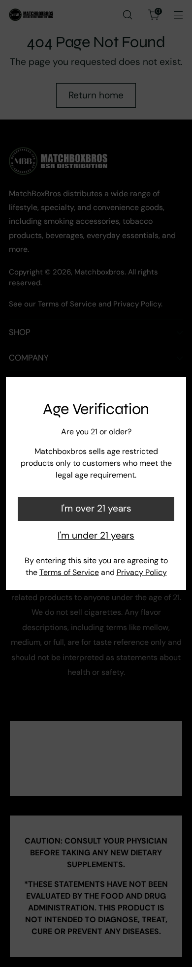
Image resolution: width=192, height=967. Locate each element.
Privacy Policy (142, 572)
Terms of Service (69, 572)
